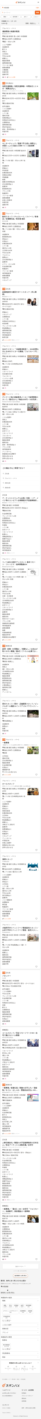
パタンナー (6, 976)
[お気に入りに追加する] (36, 77)
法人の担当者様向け (7, 1395)
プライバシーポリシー (27, 1395)
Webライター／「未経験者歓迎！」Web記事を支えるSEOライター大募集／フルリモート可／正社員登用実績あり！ (20, 351)
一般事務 (5, 743)
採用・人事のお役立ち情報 (28, 1408)
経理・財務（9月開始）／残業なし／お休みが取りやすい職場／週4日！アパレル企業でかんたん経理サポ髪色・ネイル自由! (20, 651)
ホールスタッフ (8, 784)
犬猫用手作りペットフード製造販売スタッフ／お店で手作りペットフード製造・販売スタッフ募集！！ (20, 930)
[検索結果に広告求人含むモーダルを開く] (6, 23)
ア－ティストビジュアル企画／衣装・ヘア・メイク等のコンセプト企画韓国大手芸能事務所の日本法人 (20, 500)
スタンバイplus (6, 1408)
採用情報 (24, 1401)
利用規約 (24, 1393)
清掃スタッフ (7, 859)
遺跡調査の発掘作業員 (10, 31)
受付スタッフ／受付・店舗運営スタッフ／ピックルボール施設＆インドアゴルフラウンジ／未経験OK (20, 706)
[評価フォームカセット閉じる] (38, 1362)
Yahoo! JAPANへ (6, 1412)
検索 (37, 12)
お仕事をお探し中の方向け (9, 1393)
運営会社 (24, 1398)
